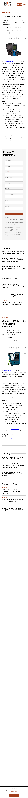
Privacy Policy (14, 791)
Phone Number (9, 177)
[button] (3, 4)
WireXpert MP (8, 370)
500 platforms (15, 429)
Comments (7, 206)
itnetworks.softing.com (8, 441)
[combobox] (14, 202)
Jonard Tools (17, 27)
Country (7, 200)
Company (7, 183)
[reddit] (16, 38)
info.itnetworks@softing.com (10, 439)
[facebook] (9, 38)
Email (7, 171)
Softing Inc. (17, 337)
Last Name (8, 166)
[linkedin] (11, 38)
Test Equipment (6, 12)
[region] (14, 792)
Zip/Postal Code (9, 194)
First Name (8, 160)
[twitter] (14, 38)
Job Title (7, 188)
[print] (25, 38)
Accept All (14, 795)
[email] (19, 38)
